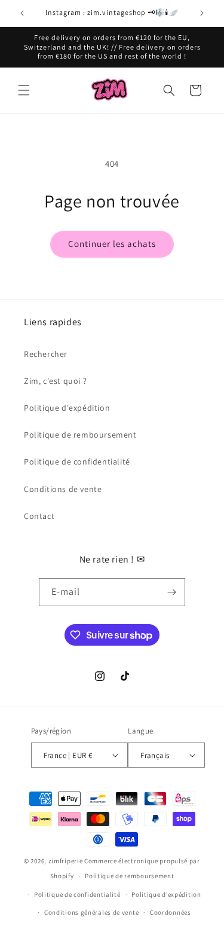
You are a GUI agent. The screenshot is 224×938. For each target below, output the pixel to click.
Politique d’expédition (166, 894)
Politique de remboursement (80, 434)
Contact (39, 516)
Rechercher (45, 354)
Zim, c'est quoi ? (55, 380)
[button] (24, 90)
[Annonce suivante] (202, 13)
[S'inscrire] (171, 592)
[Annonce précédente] (22, 13)
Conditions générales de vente (91, 912)
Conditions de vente (63, 489)
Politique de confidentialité (77, 461)
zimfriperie (65, 861)
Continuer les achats (112, 243)
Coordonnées (170, 912)
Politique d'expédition (67, 407)
